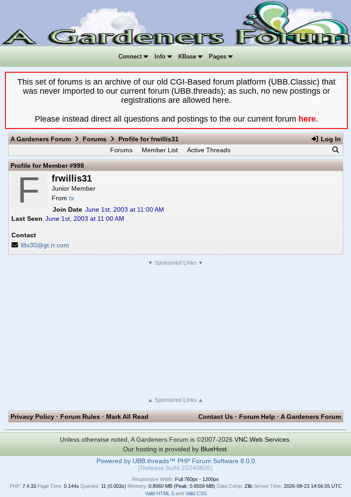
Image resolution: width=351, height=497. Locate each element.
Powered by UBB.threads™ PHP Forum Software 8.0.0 (175, 461)
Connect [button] (131, 56)
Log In (330, 139)
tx (71, 198)
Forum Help (257, 416)
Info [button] (160, 56)
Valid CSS (196, 493)
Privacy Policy (32, 416)
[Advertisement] (175, 331)
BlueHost (214, 449)
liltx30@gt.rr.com (45, 245)
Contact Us (215, 416)
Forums (94, 139)
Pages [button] (218, 56)
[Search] (335, 150)
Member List (160, 150)
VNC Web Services (261, 439)
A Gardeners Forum (41, 139)
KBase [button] (188, 56)
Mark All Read (127, 416)
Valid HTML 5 (159, 493)
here (307, 118)
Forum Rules (80, 416)
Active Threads (208, 150)
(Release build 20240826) (175, 468)
